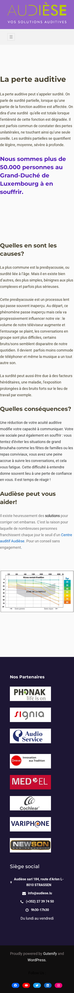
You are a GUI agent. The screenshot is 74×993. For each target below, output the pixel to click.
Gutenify (50, 954)
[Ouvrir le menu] (11, 37)
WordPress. (37, 960)
